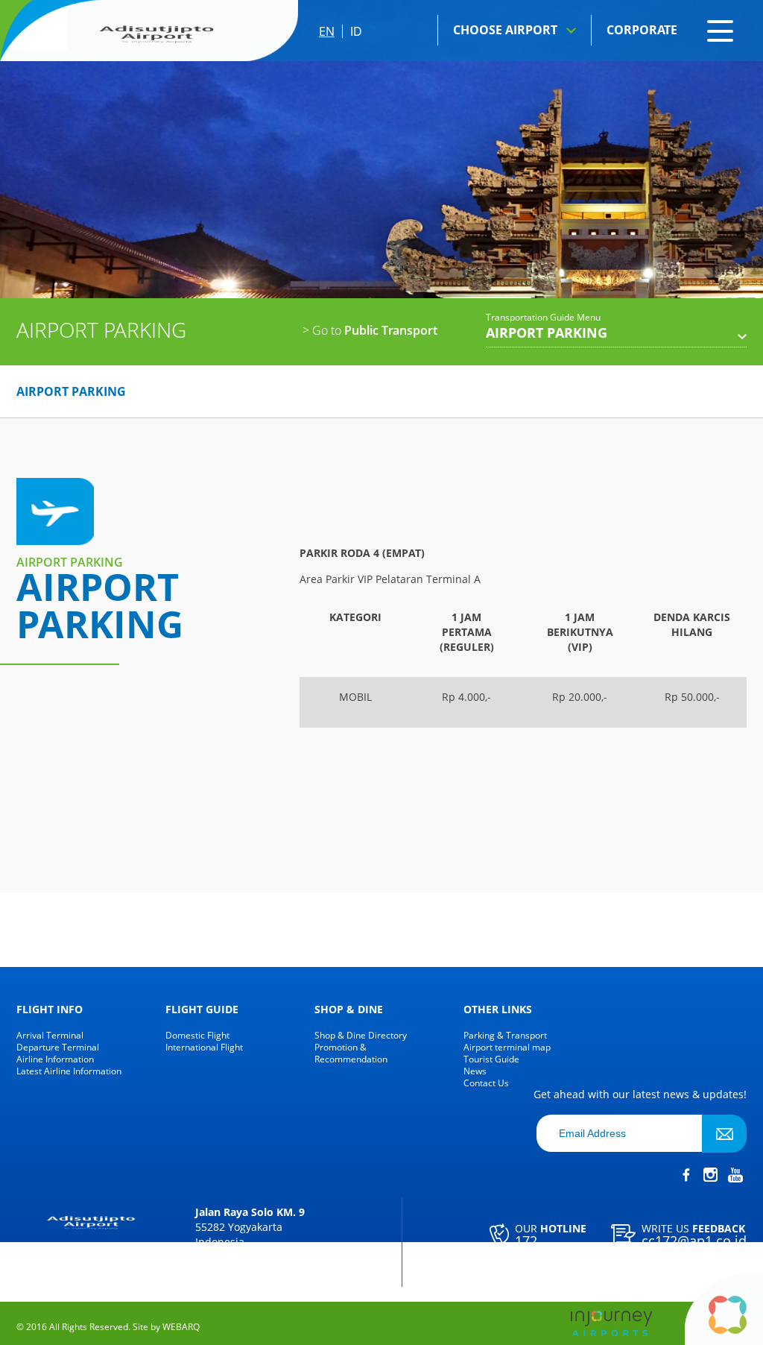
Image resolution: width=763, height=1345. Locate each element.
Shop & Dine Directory (360, 1036)
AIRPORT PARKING (71, 391)
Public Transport (370, 330)
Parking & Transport (505, 1036)
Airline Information (55, 1059)
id (356, 31)
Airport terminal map (507, 1047)
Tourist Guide (491, 1059)
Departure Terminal (57, 1047)
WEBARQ (181, 1327)
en (327, 31)
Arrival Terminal (49, 1036)
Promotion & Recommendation (350, 1053)
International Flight (204, 1047)
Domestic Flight (197, 1036)
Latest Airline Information (68, 1071)
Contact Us (486, 1083)
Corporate (642, 30)
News (475, 1071)
